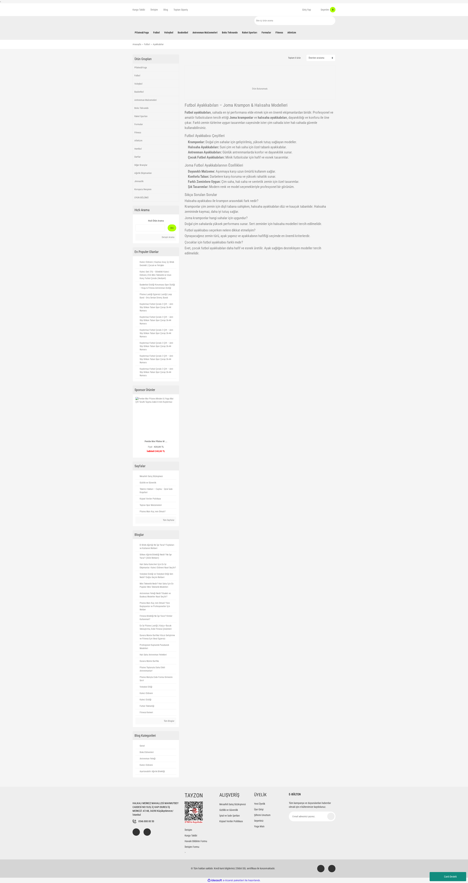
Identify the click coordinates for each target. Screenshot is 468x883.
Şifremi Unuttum (262, 815)
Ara (171, 228)
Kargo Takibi (139, 9)
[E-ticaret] (233, 880)
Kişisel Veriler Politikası (231, 821)
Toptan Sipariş (180, 9)
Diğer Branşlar (140, 165)
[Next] (174, 426)
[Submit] (331, 816)
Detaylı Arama (167, 237)
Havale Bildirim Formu (196, 841)
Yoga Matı (259, 826)
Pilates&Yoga (140, 67)
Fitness (137, 132)
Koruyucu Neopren (142, 189)
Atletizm (138, 140)
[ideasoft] (214, 880)
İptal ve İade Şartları (229, 815)
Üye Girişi (258, 809)
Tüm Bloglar (168, 721)
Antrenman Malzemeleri (145, 100)
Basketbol (139, 91)
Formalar (138, 124)
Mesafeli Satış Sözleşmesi (232, 804)
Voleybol (138, 83)
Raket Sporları (141, 116)
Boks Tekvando (141, 108)
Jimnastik (139, 181)
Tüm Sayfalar (168, 520)
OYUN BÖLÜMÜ (141, 197)
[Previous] (136, 426)
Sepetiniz (258, 820)
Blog (165, 9)
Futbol (137, 75)
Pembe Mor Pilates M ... (156, 441)
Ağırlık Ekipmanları (143, 173)
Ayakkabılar (158, 44)
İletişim (154, 9)
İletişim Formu (192, 846)
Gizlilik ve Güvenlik (228, 809)
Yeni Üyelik (259, 803)
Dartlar (137, 156)
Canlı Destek (450, 876)
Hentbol (138, 148)
